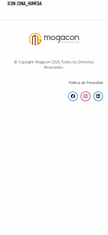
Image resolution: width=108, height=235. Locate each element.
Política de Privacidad (86, 82)
